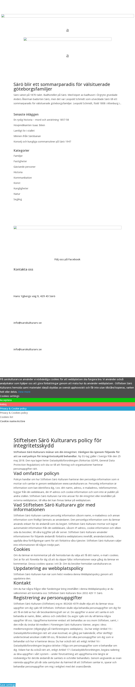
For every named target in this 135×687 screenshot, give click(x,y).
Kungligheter (21, 188)
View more (24, 391)
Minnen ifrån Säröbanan (27, 136)
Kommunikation (23, 177)
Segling (18, 199)
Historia (18, 172)
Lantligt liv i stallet (24, 130)
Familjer (18, 155)
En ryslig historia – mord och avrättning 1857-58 (41, 119)
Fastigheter (20, 161)
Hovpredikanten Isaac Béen (30, 125)
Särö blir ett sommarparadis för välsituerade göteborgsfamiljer (62, 86)
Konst (17, 183)
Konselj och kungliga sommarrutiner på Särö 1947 (42, 141)
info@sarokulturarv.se (28, 322)
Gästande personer (25, 166)
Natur (17, 193)
